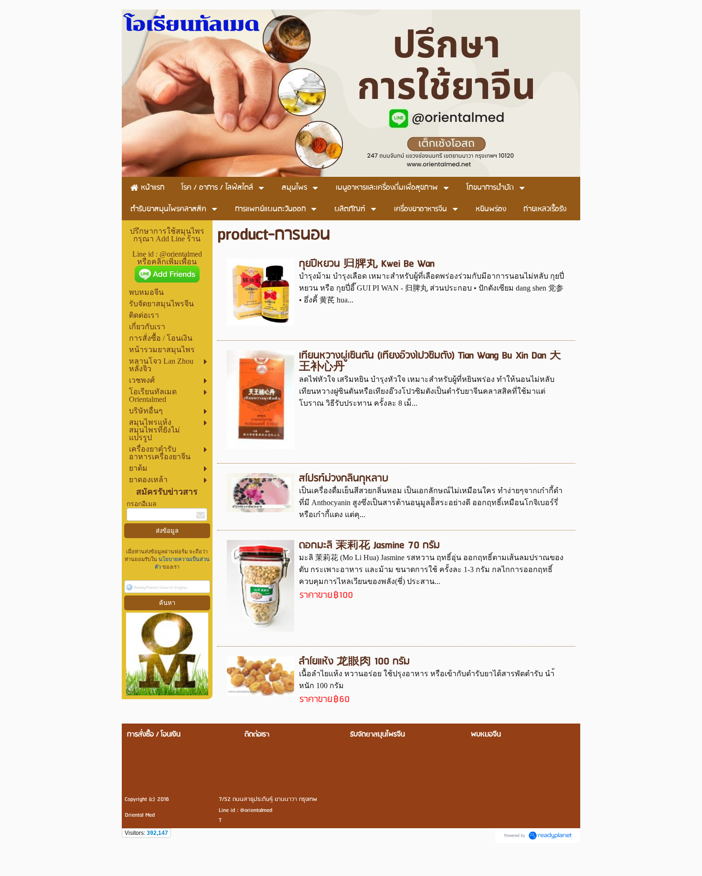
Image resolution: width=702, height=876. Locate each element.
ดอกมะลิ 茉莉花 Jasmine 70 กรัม (369, 545)
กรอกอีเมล (142, 504)
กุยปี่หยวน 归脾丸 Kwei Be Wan (367, 264)
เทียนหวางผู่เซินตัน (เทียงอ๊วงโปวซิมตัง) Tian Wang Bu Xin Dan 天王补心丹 (430, 361)
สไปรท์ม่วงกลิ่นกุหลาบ (343, 478)
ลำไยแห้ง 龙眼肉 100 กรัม (354, 661)
